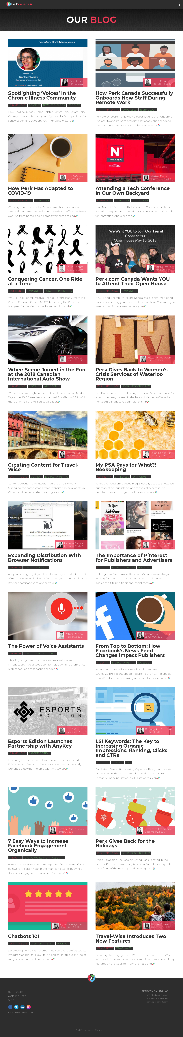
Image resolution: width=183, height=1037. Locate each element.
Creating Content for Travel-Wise (43, 467)
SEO (53, 653)
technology (148, 110)
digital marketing (56, 477)
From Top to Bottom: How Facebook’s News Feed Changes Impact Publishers (130, 650)
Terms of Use (27, 1012)
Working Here (17, 996)
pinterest (144, 567)
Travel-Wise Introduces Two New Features (131, 938)
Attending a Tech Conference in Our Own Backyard (133, 190)
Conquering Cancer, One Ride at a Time (45, 281)
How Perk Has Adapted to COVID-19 (40, 190)
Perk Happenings (108, 110)
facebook (144, 662)
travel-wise (123, 948)
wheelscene (52, 386)
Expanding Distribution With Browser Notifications (44, 557)
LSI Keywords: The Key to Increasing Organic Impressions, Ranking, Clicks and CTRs (131, 748)
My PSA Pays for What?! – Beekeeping (128, 467)
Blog (11, 1000)
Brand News (17, 105)
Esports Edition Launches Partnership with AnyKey (40, 743)
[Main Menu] (179, 4)
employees (129, 110)
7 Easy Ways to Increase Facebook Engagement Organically (38, 845)
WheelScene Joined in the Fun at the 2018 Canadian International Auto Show (46, 374)
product (74, 105)
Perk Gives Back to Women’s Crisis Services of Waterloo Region (132, 374)
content (34, 105)
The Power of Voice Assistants (46, 646)
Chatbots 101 (24, 936)
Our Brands (15, 992)
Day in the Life (18, 477)
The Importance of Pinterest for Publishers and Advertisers (134, 557)
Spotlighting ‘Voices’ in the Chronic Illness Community (42, 95)
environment (141, 477)
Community (104, 200)
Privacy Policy (14, 1012)
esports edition (39, 753)
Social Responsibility (58, 291)
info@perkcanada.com (158, 1002)
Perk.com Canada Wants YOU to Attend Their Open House (133, 281)
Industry (15, 567)
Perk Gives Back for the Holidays (125, 843)
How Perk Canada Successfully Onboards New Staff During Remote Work (134, 97)
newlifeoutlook (54, 105)
